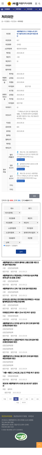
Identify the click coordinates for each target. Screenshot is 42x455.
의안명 (30, 238)
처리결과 (30, 228)
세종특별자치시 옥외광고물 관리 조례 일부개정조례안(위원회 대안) (20, 357)
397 (21, 399)
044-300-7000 (9, 422)
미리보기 (21, 160)
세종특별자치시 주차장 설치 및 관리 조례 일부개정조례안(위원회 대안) (21, 324)
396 (16, 399)
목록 (34, 196)
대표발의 (12, 238)
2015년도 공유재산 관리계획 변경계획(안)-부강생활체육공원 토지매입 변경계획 (21, 300)
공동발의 (14, 245)
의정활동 (7, 9)
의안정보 (18, 9)
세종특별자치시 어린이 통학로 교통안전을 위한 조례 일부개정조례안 (21, 263)
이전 (10, 399)
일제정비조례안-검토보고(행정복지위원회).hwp (27, 165)
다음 (17, 402)
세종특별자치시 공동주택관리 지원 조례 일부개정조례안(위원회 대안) (20, 341)
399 (32, 399)
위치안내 (31, 416)
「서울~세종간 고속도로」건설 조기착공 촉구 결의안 (21, 373)
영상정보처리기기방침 (20, 416)
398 (27, 399)
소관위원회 (12, 228)
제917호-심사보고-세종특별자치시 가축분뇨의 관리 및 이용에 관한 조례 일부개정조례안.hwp (27, 175)
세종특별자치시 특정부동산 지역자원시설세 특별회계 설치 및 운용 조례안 (20, 276)
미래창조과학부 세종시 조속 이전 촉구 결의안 (19, 312)
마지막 (24, 402)
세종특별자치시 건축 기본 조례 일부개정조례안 (20, 289)
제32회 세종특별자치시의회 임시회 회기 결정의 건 (20, 384)
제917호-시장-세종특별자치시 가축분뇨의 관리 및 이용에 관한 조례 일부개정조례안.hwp (27, 154)
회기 (30, 208)
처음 (4, 399)
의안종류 (12, 218)
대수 (12, 208)
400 (37, 399)
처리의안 (29, 9)
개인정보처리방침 (7, 416)
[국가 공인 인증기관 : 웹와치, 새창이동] (21, 437)
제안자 (30, 218)
